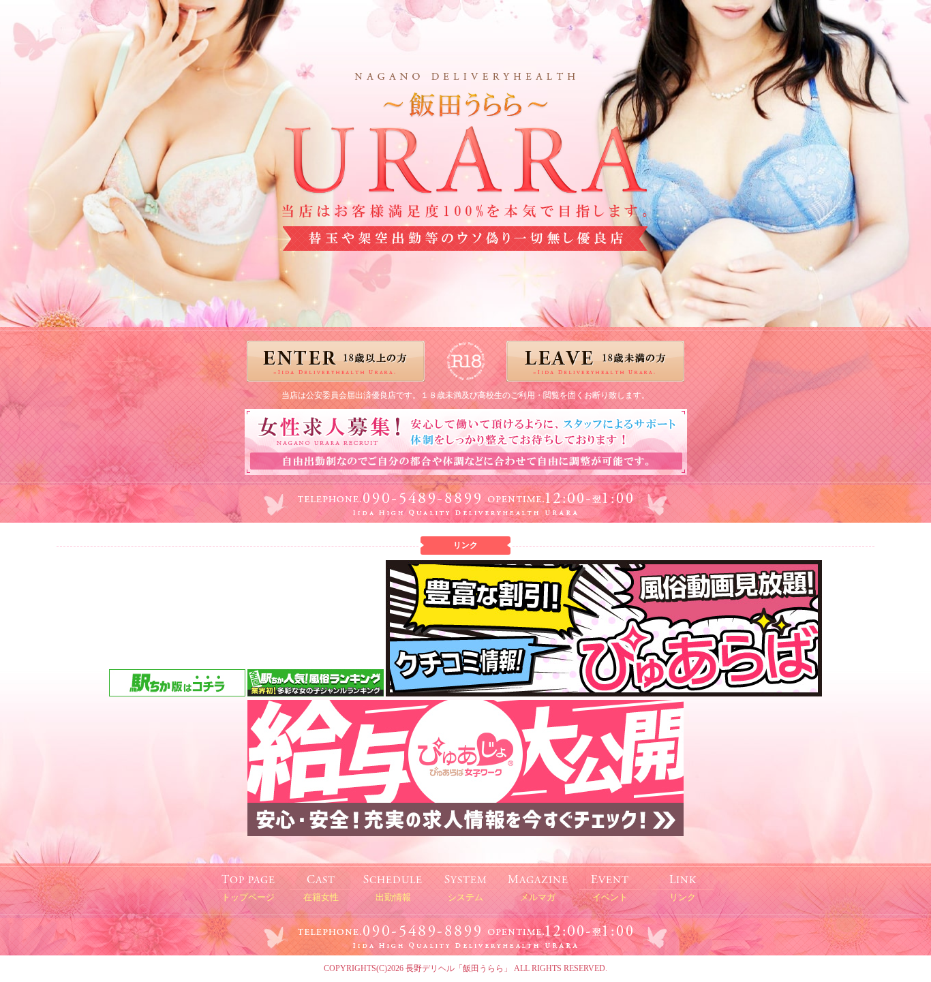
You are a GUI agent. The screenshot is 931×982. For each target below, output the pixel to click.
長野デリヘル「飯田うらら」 (459, 968)
